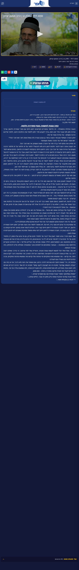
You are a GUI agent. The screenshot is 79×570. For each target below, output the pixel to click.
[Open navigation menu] (76, 3)
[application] (39, 34)
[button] (39, 34)
